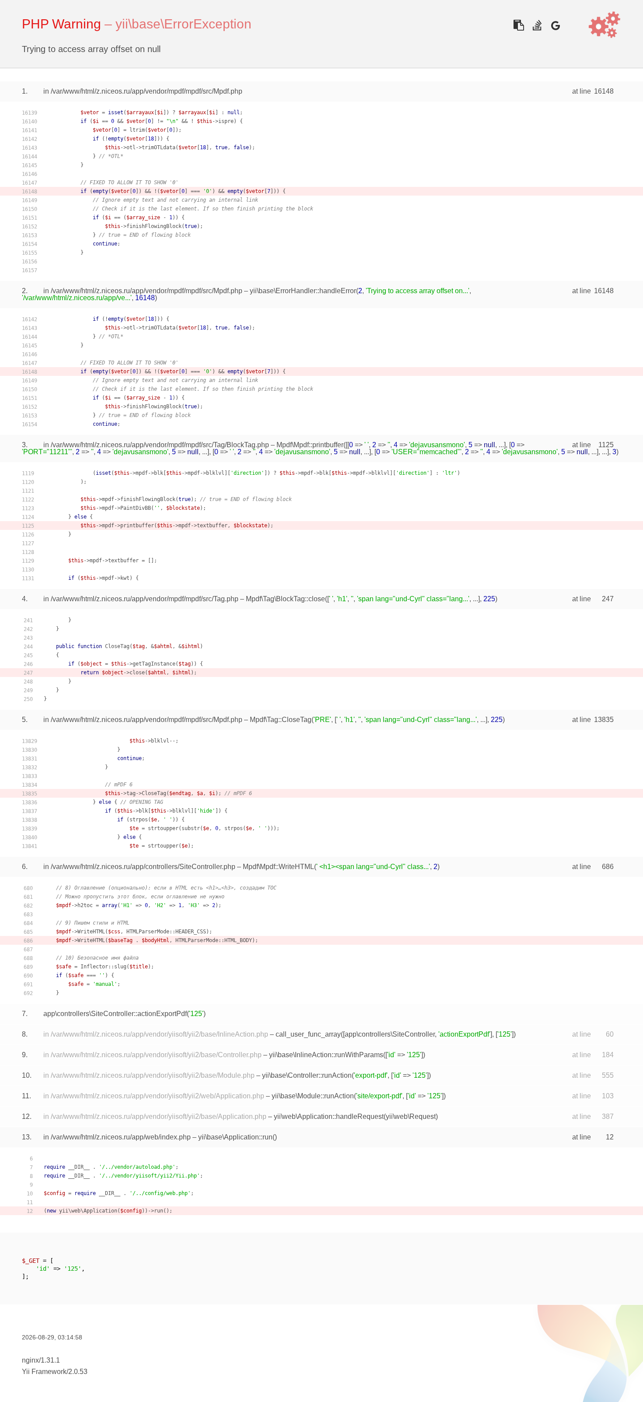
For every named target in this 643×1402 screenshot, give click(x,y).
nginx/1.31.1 (41, 1360)
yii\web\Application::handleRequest (329, 1116)
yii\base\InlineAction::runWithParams (326, 1055)
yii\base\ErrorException (183, 24)
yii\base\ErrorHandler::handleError (303, 290)
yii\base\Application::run (235, 1137)
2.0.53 (77, 1371)
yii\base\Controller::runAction (307, 1075)
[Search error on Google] (555, 25)
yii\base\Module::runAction (313, 1096)
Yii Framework (44, 1371)
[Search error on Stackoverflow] (537, 25)
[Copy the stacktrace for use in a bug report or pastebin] (518, 25)
